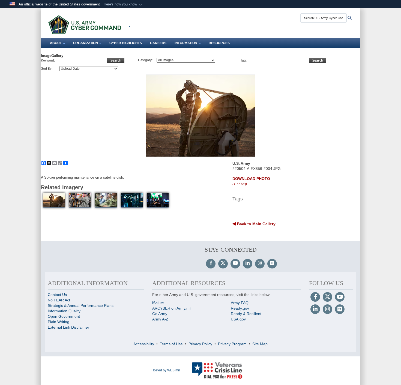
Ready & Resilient (246, 313)
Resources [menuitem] (219, 43)
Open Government (64, 316)
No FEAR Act (59, 300)
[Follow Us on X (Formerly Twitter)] (223, 263)
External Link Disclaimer (68, 327)
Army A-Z (160, 319)
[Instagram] (260, 263)
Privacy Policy (200, 344)
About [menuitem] (56, 43)
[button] (123, 4)
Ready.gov (240, 308)
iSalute (158, 303)
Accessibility (143, 344)
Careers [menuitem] (158, 43)
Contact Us (57, 294)
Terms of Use (171, 344)
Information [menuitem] (186, 43)
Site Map (260, 344)
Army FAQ (240, 303)
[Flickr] (272, 263)
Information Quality (64, 311)
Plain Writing (58, 322)
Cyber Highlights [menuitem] (125, 43)
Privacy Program (232, 344)
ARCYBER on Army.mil (171, 308)
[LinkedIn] (247, 263)
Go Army (159, 313)
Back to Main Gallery (256, 224)
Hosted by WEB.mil (165, 370)
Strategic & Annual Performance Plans (80, 305)
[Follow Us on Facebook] (211, 263)
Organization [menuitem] (85, 43)
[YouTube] (235, 263)
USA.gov (238, 319)
